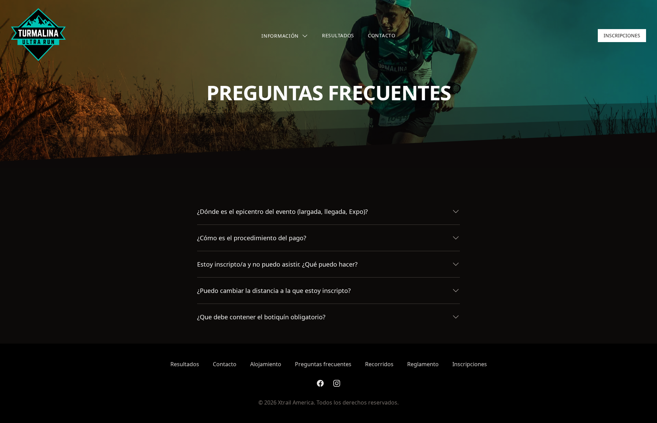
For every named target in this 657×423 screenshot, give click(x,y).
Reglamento (423, 364)
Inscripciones (622, 35)
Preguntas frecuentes (323, 364)
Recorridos (379, 364)
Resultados (338, 35)
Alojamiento (265, 364)
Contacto (382, 35)
